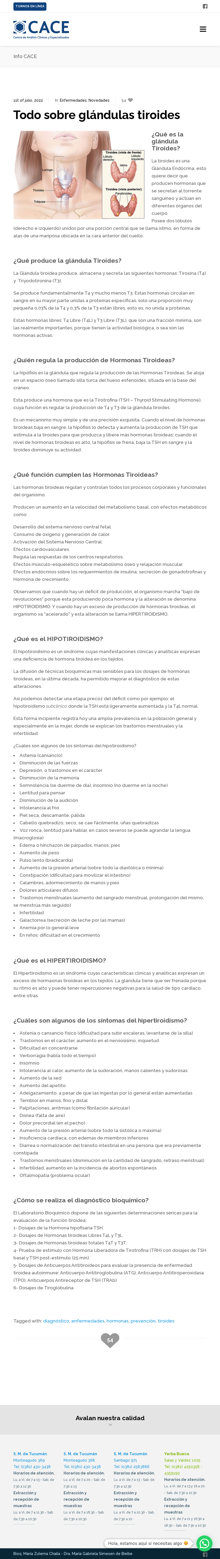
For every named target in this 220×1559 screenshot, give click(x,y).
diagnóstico (56, 1321)
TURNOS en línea (30, 6)
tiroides (166, 1321)
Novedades (99, 100)
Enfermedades (73, 100)
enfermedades (87, 1321)
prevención (143, 1321)
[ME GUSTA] (205, 5)
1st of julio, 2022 (28, 100)
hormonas (118, 1321)
